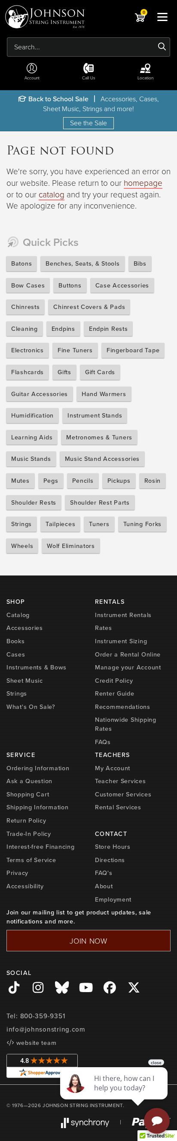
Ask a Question (29, 780)
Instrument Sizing (121, 640)
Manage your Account (128, 667)
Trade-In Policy (28, 833)
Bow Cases (28, 285)
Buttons (69, 285)
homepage (143, 182)
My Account (112, 767)
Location (145, 78)
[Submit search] (162, 46)
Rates (103, 627)
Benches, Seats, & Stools (82, 263)
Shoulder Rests (33, 502)
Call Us (88, 78)
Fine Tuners (75, 349)
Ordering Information (37, 767)
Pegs (50, 480)
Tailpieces (60, 523)
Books (15, 640)
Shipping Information (37, 806)
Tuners (99, 523)
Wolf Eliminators (71, 545)
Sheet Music (24, 680)
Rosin (152, 480)
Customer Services (123, 794)
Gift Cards (100, 371)
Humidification (32, 415)
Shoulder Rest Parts (100, 502)
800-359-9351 (42, 1015)
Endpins (63, 328)
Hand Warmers (104, 393)
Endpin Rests (108, 328)
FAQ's (104, 872)
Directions (110, 859)
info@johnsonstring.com (45, 1029)
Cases (15, 654)
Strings (21, 523)
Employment (113, 899)
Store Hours (113, 846)
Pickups (119, 480)
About (104, 885)
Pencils (83, 480)
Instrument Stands (94, 415)
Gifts (64, 371)
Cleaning (24, 328)
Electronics (27, 349)
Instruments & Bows (36, 667)
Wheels (22, 545)
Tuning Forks (142, 523)
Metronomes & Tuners (99, 437)
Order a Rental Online (128, 654)
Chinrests (25, 306)
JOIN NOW (88, 940)
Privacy (17, 872)
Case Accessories (122, 285)
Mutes (20, 480)
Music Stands (31, 458)
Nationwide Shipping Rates (125, 724)
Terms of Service (31, 859)
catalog (51, 194)
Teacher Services (120, 780)
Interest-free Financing (40, 846)
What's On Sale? (30, 706)
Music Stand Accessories (102, 458)
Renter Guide (114, 693)
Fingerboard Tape (133, 349)
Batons (21, 263)
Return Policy (26, 820)
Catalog (18, 614)
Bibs (140, 263)
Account (32, 78)
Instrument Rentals (123, 614)
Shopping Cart (27, 794)
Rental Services (118, 806)
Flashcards (27, 371)
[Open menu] (162, 16)
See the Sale (88, 122)
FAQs (103, 741)
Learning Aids (31, 437)
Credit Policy (114, 680)
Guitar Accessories (39, 393)
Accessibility (24, 885)
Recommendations (122, 706)
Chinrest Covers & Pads (89, 306)
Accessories (24, 627)
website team (35, 1042)
